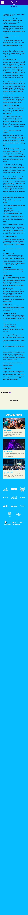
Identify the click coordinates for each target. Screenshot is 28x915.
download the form (11, 54)
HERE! (11, 15)
